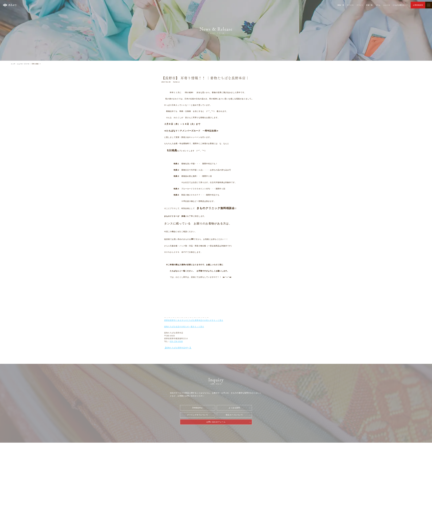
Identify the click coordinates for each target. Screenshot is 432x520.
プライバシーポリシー (232, 481)
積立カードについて (234, 415)
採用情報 (262, 462)
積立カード (228, 477)
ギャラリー (164, 466)
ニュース (386, 5)
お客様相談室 (418, 5)
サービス (350, 5)
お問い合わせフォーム (216, 422)
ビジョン (195, 470)
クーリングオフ (230, 469)
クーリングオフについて (197, 415)
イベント (360, 5)
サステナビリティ (199, 478)
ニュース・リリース (23, 64)
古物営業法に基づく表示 (233, 485)
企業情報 (194, 466)
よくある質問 (234, 408)
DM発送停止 (197, 408)
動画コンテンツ (166, 483)
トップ (13, 64)
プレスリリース (198, 481)
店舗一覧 (369, 5)
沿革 (194, 474)
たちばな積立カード (400, 5)
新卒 (262, 466)
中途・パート (265, 469)
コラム (378, 5)
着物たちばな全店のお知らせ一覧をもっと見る (184, 327)
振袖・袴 (341, 5)
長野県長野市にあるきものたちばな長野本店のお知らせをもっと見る (193, 320)
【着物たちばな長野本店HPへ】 (178, 348)
